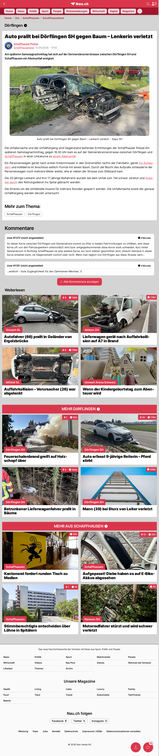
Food (6, 694)
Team (35, 731)
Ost (17, 18)
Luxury (100, 689)
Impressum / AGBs (92, 731)
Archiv (69, 668)
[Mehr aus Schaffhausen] (79, 526)
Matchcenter (103, 657)
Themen (39, 668)
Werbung (23, 731)
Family (131, 689)
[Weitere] (139, 11)
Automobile (103, 694)
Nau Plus (70, 662)
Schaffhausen (31, 18)
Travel (69, 694)
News (6, 657)
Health (6, 689)
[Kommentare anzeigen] (148, 747)
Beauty (7, 700)
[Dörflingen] (79, 25)
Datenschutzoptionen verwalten (124, 731)
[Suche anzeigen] (148, 4)
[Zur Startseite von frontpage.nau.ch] (79, 3)
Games (100, 662)
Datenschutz (71, 731)
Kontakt (56, 731)
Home (8, 18)
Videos (38, 662)
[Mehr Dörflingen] (79, 409)
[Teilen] (136, 747)
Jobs (45, 731)
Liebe (69, 689)
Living (38, 689)
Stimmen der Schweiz (139, 662)
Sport (69, 657)
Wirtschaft (9, 662)
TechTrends (134, 694)
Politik (38, 657)
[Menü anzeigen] (154, 4)
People (131, 657)
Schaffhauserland (53, 18)
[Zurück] (4, 3)
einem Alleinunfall (64, 156)
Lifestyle (7, 668)
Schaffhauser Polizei (26, 43)
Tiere (37, 694)
